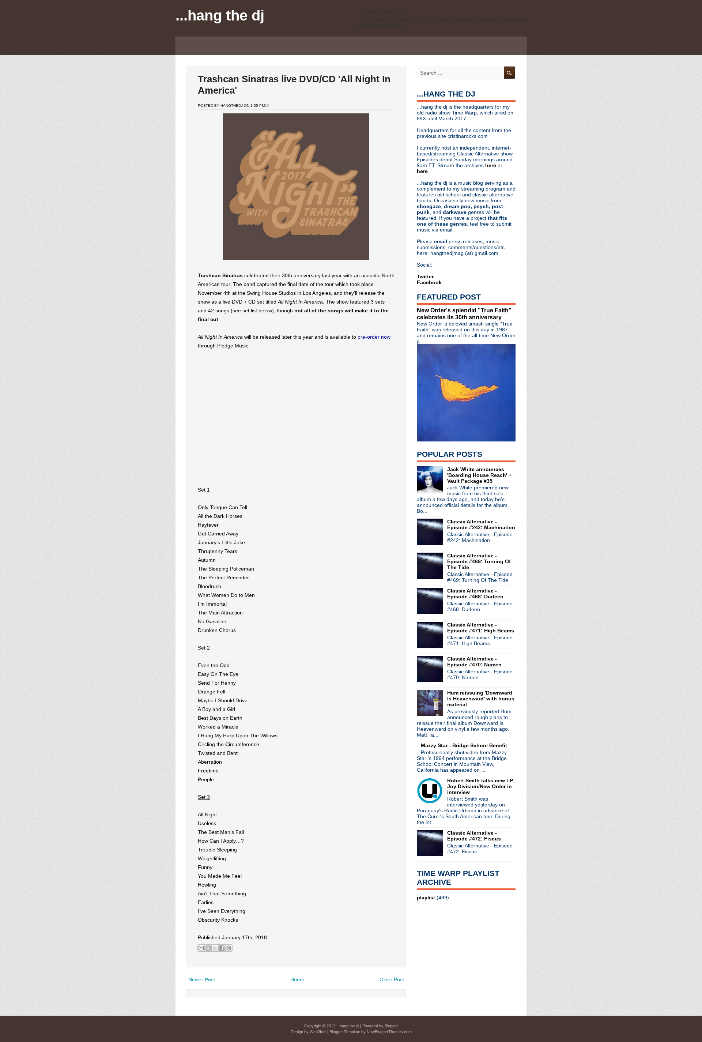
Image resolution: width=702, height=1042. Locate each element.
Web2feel (318, 1032)
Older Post (392, 979)
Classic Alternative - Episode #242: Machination (481, 524)
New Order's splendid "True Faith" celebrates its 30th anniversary (464, 313)
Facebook (429, 282)
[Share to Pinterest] (229, 948)
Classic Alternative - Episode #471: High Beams (480, 627)
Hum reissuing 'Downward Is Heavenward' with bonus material (480, 698)
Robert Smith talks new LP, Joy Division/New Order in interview (480, 786)
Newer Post (201, 979)
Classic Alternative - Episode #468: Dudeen (475, 593)
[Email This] (201, 948)
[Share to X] (215, 948)
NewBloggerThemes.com (389, 1032)
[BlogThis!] (208, 948)
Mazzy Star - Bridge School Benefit (464, 745)
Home (297, 979)
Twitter (425, 276)
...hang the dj (220, 15)
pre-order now (374, 337)
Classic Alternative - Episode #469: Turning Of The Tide (479, 561)
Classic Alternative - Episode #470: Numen (474, 661)
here (491, 165)
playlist (426, 897)
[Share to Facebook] (222, 948)
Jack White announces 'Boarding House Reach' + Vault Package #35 (479, 475)
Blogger (391, 1026)
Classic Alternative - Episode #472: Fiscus (474, 836)
